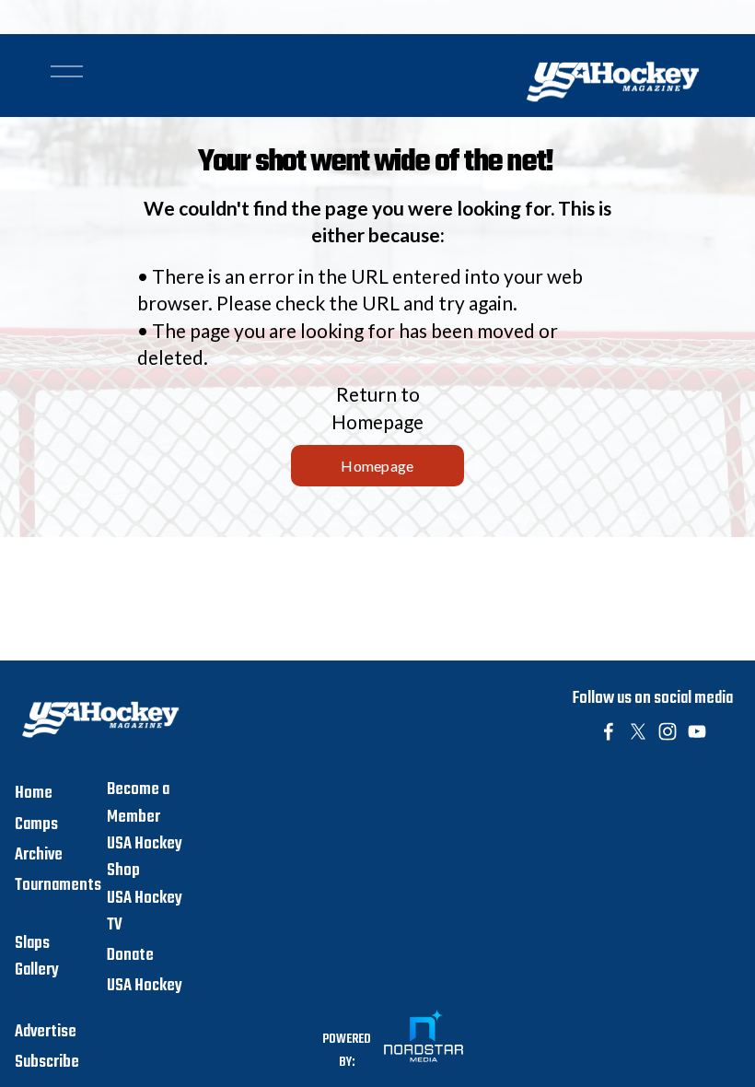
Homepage (377, 465)
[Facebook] (608, 731)
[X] (638, 731)
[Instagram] (667, 731)
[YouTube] (697, 731)
